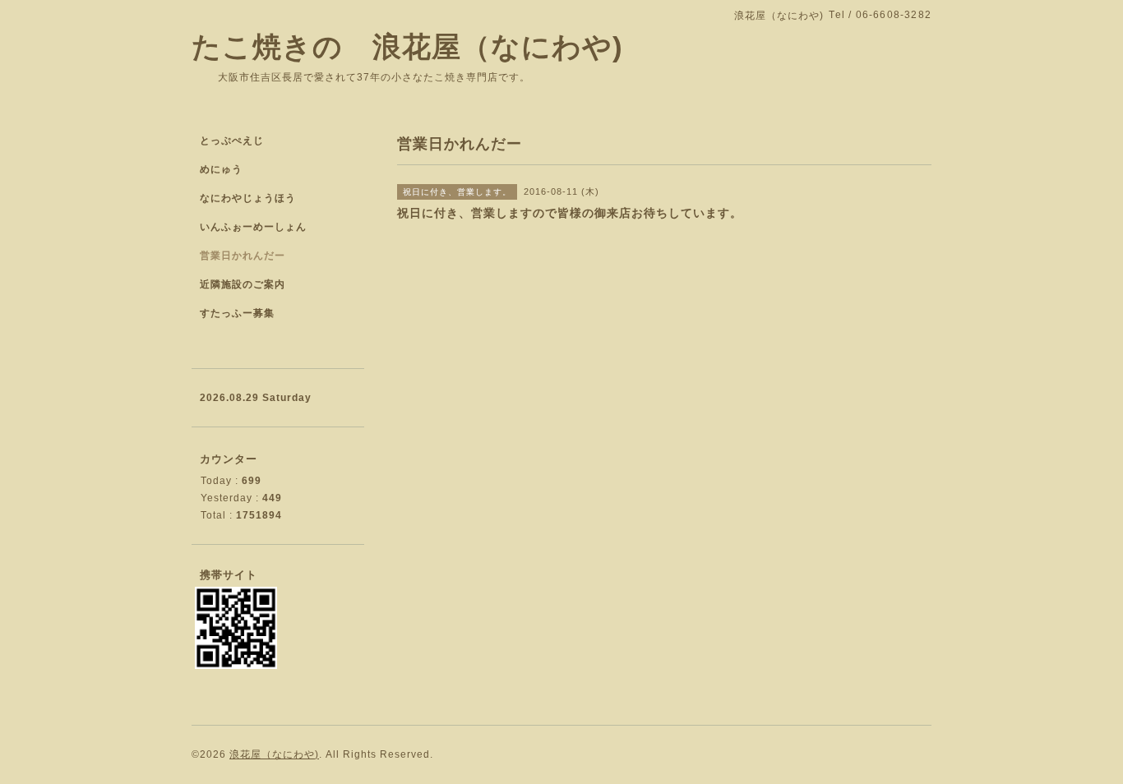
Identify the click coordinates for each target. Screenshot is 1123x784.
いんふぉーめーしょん (253, 227)
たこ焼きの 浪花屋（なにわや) (407, 46)
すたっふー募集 (237, 313)
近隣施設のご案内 (242, 284)
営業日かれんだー (242, 255)
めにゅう (221, 169)
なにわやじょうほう (248, 198)
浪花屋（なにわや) (274, 754)
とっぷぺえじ (232, 140)
